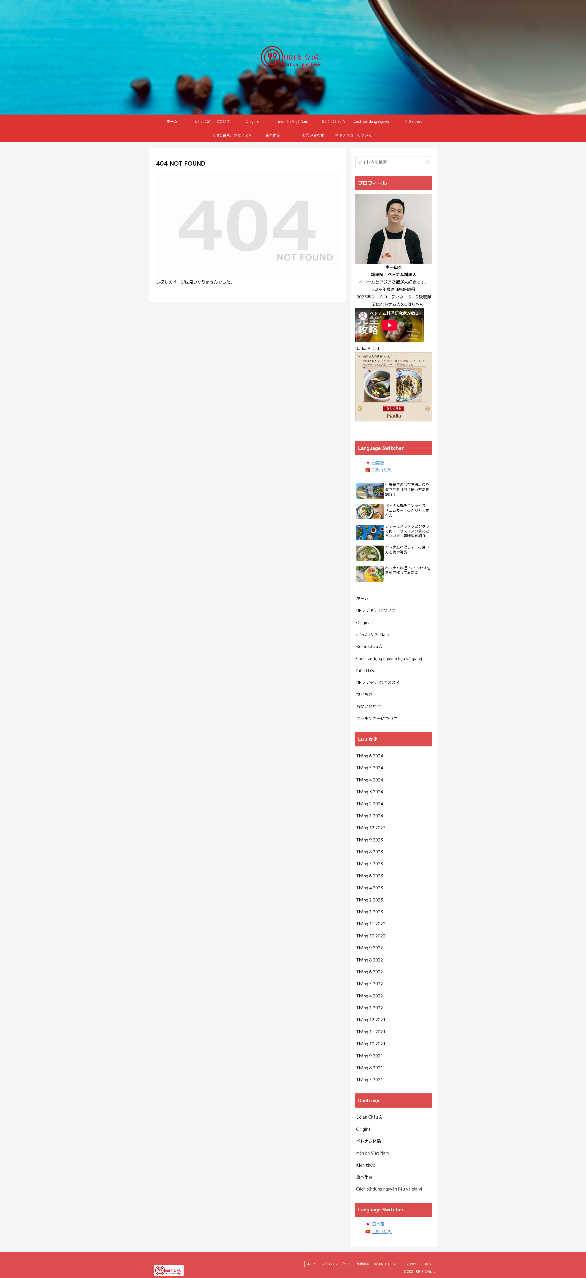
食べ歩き (364, 694)
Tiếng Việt (382, 470)
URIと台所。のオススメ (378, 682)
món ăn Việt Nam (372, 634)
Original (364, 622)
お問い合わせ (368, 706)
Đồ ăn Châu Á (369, 646)
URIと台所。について (376, 610)
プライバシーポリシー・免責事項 (345, 1264)
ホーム (362, 598)
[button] (427, 162)
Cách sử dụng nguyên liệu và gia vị (389, 658)
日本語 (378, 462)
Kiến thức (365, 670)
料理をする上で (385, 1264)
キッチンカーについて (376, 718)
